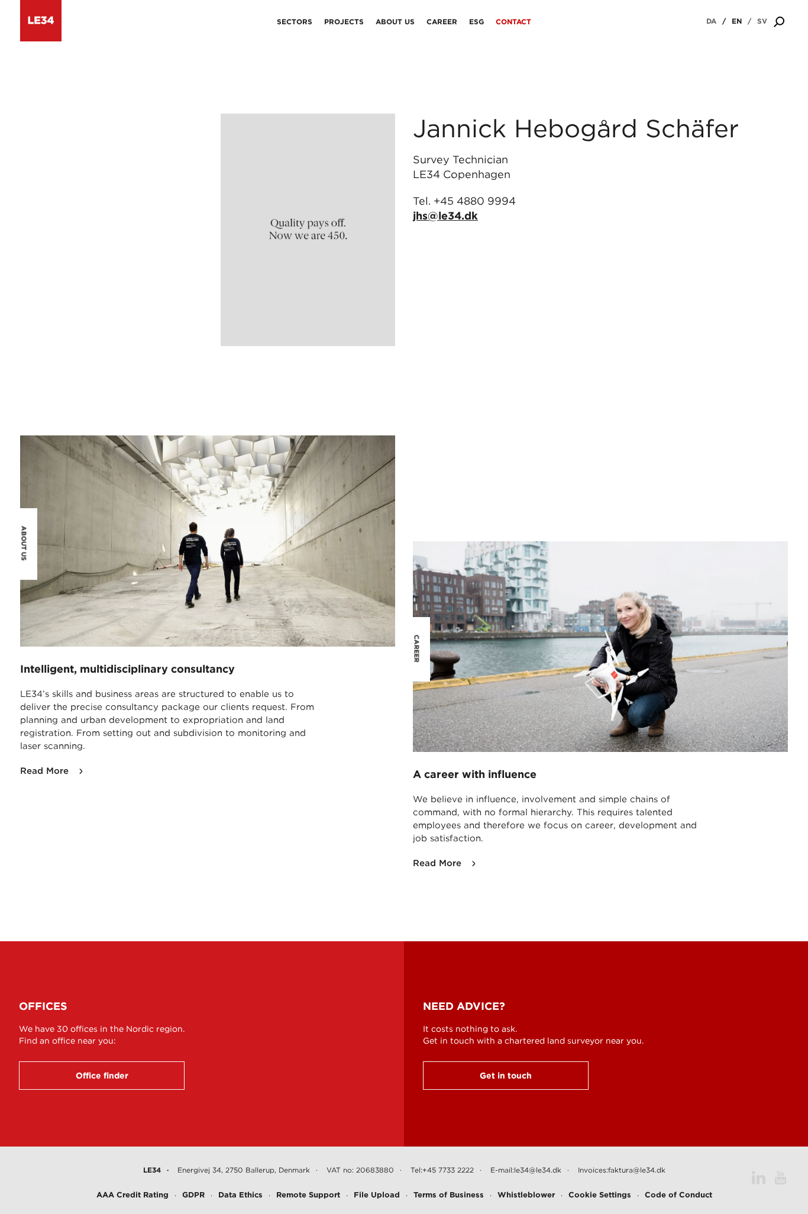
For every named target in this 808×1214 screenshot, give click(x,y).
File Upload (377, 1194)
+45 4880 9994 (475, 201)
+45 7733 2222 (448, 1169)
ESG (476, 21)
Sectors (294, 21)
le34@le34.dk (537, 1169)
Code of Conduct (678, 1194)
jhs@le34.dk (445, 215)
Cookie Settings (599, 1194)
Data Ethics (240, 1194)
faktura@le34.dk (636, 1169)
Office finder (102, 1075)
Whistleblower (526, 1194)
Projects (344, 21)
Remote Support (308, 1194)
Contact (513, 21)
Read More (44, 771)
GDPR (193, 1194)
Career (441, 21)
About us (395, 21)
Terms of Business (448, 1194)
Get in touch (506, 1075)
